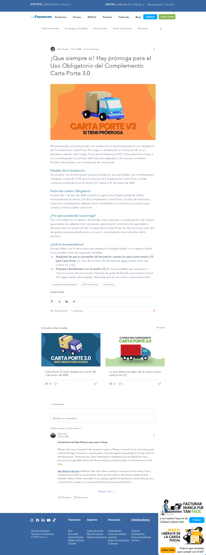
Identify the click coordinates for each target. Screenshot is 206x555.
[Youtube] (49, 520)
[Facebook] (37, 520)
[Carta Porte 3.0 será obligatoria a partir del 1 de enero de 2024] (70, 349)
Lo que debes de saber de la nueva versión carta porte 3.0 (135, 373)
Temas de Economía (122, 28)
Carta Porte (108, 284)
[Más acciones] (154, 49)
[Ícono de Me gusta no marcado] (60, 497)
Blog (70, 530)
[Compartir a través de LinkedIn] (66, 301)
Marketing (142, 28)
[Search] (174, 11)
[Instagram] (32, 520)
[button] (91, 17)
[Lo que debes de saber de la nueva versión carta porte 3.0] (135, 349)
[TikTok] (54, 520)
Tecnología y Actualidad (76, 28)
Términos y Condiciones (42, 533)
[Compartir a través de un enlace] (74, 301)
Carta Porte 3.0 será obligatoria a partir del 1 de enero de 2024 (70, 373)
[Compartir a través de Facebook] (51, 301)
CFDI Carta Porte (90, 284)
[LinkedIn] (43, 520)
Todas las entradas (50, 28)
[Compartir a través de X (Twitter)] (59, 301)
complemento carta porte (64, 284)
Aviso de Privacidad (40, 530)
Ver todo (161, 327)
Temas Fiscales (100, 28)
